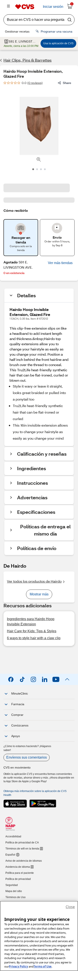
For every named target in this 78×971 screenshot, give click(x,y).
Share (67, 83)
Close (70, 906)
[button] (60, 263)
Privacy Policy (18, 966)
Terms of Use (43, 966)
